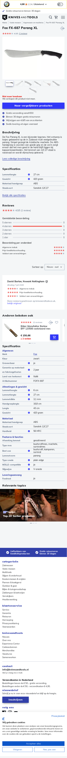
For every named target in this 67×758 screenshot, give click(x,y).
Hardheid (6, 431)
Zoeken (50, 17)
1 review (23, 33)
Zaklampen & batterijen (13, 592)
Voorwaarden (8, 626)
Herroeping (7, 620)
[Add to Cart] (54, 337)
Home (4, 23)
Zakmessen (7, 565)
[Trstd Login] (62, 4)
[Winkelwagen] (56, 17)
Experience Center (11, 643)
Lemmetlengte (9, 174)
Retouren (6, 616)
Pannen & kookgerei (11, 582)
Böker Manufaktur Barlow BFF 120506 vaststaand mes (36, 327)
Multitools (7, 572)
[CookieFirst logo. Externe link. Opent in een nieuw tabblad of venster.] (3, 719)
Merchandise (8, 650)
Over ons (6, 640)
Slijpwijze (7, 469)
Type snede (7, 460)
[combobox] (55, 267)
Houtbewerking (9, 599)
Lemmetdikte (8, 399)
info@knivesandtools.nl (15, 669)
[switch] (60, 4)
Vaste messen (15, 23)
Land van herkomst (11, 376)
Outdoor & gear (9, 586)
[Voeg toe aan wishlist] (56, 322)
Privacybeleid (58, 716)
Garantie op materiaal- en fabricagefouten (13, 369)
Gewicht (6, 179)
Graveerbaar (8, 363)
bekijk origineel (14, 303)
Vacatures (7, 654)
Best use (6, 451)
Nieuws (5, 637)
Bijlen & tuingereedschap (14, 589)
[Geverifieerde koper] (46, 281)
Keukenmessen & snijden (14, 579)
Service (5, 609)
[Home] (20, 16)
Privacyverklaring (10, 623)
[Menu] (63, 17)
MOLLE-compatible (11, 464)
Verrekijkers (7, 596)
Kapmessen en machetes (33, 23)
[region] (33, 66)
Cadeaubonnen (9, 647)
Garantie (6, 613)
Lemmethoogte (9, 390)
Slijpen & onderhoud (11, 575)
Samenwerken (9, 657)
